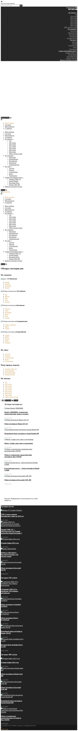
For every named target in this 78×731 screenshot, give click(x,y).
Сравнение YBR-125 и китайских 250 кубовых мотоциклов (9, 591)
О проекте (8, 128)
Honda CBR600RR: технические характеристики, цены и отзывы (16, 413)
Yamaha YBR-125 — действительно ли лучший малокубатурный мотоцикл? (11, 531)
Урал (6, 300)
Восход (7, 302)
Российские (73, 34)
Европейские (72, 33)
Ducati (7, 339)
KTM (7, 341)
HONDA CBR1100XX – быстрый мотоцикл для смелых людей (9, 554)
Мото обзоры (9, 123)
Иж (6, 294)
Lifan (6, 310)
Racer (7, 314)
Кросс (75, 47)
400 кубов (73, 24)
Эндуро (74, 42)
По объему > (72, 13)
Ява (6, 298)
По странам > (72, 29)
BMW (7, 337)
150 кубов (73, 16)
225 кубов (73, 20)
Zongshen (8, 312)
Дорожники (73, 49)
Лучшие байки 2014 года (10, 543)
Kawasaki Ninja (72, 56)
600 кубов (73, 25)
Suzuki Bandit (72, 55)
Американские (72, 38)
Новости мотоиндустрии (68, 60)
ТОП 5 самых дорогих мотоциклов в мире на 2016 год (12, 515)
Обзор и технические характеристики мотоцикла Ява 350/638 (18, 456)
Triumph (7, 342)
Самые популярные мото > (68, 51)
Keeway (7, 309)
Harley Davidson (10, 325)
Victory (7, 328)
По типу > (73, 40)
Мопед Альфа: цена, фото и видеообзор (18, 443)
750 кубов (8, 395)
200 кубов (73, 18)
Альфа (7, 318)
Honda (7, 282)
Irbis (6, 316)
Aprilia (7, 335)
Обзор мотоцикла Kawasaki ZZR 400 (17, 480)
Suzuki (7, 288)
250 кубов (73, 22)
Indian (7, 326)
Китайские (73, 36)
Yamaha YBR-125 (71, 53)
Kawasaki (8, 286)
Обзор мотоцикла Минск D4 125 (16, 424)
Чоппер (74, 44)
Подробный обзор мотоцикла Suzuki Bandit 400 (21, 433)
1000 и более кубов (70, 27)
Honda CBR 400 (71, 58)
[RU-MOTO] (5, 192)
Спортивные (72, 45)
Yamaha (7, 284)
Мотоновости (9, 127)
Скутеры (8, 125)
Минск (7, 296)
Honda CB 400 (10, 374)
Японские (73, 31)
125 (76, 14)
